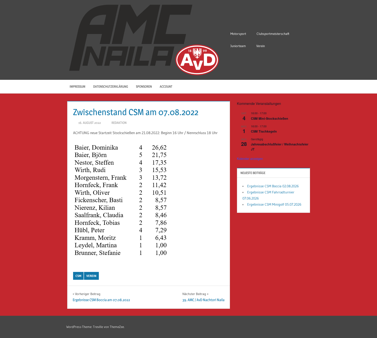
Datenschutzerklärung (110, 86)
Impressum (77, 86)
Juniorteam (238, 46)
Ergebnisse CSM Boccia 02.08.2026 (273, 186)
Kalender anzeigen (250, 158)
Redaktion (119, 123)
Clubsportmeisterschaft (273, 34)
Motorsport (238, 34)
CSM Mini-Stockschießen (269, 118)
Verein (260, 46)
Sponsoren (144, 86)
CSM (78, 276)
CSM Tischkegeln (264, 131)
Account (166, 86)
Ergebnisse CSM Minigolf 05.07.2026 (274, 204)
